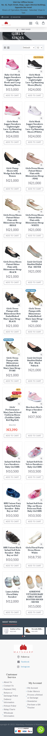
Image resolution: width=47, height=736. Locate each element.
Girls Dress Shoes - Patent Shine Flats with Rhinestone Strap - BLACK (12, 267)
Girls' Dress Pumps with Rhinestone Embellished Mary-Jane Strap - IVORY (12, 364)
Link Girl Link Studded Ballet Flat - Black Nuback (34, 362)
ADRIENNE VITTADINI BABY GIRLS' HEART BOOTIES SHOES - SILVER (34, 597)
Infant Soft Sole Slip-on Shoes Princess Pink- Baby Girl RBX (34, 507)
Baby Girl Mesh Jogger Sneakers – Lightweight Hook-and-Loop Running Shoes (12, 80)
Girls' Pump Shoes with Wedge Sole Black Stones (12, 172)
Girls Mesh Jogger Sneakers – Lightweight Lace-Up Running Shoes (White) (35, 126)
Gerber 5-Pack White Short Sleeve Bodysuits (16, 629)
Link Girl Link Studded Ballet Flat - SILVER (34, 264)
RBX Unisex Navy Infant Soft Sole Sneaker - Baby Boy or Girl (12, 507)
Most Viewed (10, 622)
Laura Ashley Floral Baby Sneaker (12, 594)
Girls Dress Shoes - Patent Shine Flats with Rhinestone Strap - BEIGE (12, 220)
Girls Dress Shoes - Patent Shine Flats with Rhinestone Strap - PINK (35, 173)
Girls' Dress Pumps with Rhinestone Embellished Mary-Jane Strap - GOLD (35, 315)
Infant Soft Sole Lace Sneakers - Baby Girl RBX (12, 464)
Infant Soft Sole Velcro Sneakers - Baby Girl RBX (35, 464)
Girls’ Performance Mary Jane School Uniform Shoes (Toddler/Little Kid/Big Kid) (12, 413)
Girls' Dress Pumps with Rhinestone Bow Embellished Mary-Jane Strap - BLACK (12, 315)
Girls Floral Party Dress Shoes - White (35, 550)
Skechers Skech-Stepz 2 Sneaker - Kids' (34, 410)
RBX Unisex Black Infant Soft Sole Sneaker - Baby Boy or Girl (12, 551)
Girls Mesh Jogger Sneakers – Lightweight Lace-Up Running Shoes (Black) (35, 80)
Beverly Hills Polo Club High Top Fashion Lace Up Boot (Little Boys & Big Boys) (38, 629)
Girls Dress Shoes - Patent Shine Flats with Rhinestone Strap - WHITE (35, 220)
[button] (22, 636)
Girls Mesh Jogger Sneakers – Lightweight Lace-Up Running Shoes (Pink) (12, 126)
